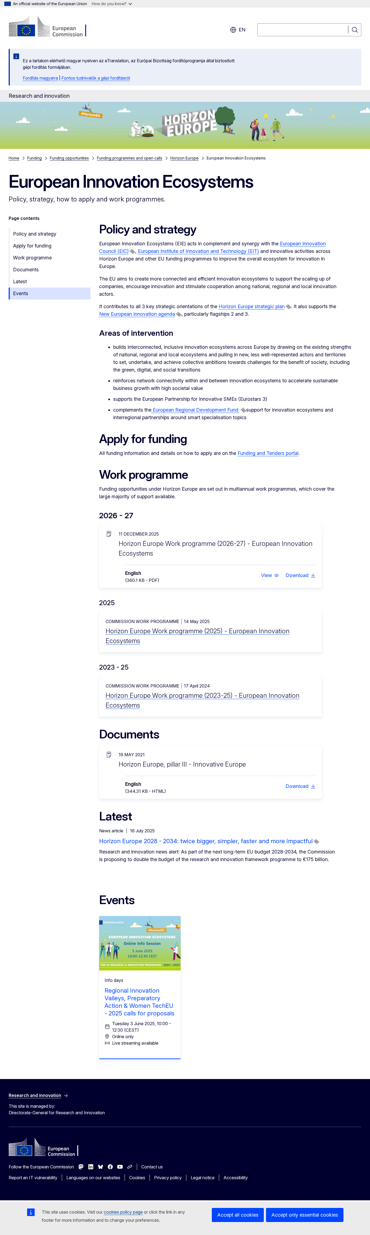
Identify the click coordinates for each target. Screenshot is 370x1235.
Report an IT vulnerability (33, 1177)
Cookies (137, 1177)
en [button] (242, 29)
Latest (20, 281)
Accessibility (235, 1177)
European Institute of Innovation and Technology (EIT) (198, 251)
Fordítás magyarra (40, 78)
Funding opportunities (69, 158)
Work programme (32, 257)
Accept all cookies (237, 1215)
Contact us (152, 1166)
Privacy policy (168, 1177)
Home (14, 158)
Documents (26, 269)
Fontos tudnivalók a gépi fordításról (95, 78)
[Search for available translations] (132, 251)
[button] (270, 575)
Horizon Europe (184, 158)
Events (20, 293)
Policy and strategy (34, 234)
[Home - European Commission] (52, 27)
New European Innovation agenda (137, 314)
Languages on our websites (93, 1177)
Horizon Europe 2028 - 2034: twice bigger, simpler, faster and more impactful (206, 841)
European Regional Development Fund (195, 410)
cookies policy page (123, 1212)
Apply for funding (32, 246)
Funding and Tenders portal (268, 453)
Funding (34, 158)
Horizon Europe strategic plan (252, 306)
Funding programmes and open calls (129, 158)
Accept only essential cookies (304, 1215)
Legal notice (203, 1177)
